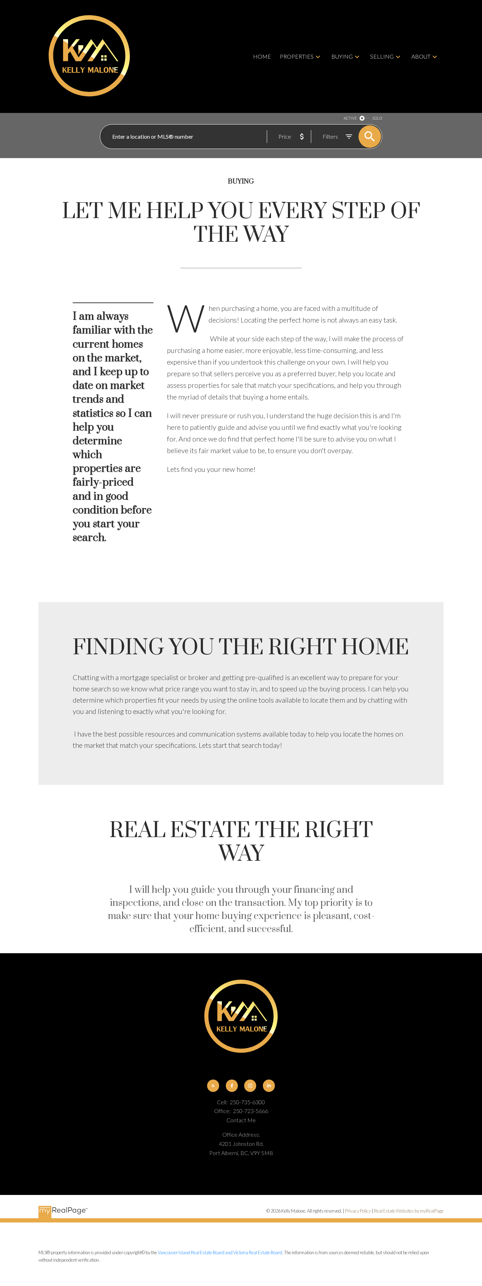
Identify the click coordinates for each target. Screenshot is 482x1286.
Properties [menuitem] (297, 56)
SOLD (377, 118)
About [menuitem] (420, 56)
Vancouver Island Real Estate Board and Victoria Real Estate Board (220, 1252)
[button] (213, 1086)
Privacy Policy (358, 1211)
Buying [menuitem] (342, 56)
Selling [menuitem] (382, 56)
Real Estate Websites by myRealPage (409, 1211)
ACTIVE (350, 118)
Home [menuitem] (262, 56)
